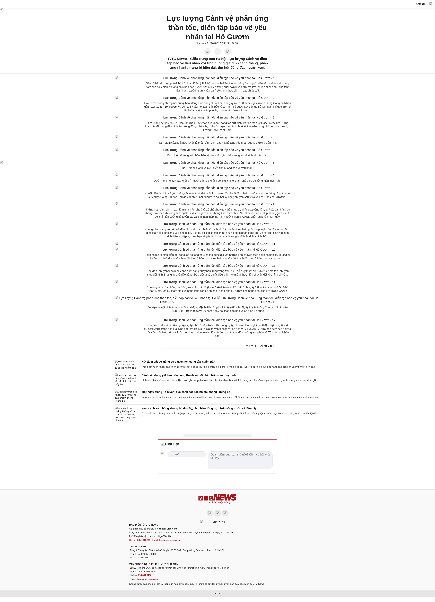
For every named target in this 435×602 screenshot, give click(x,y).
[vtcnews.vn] (217, 3)
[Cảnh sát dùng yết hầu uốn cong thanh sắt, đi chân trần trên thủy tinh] (127, 379)
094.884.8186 (144, 575)
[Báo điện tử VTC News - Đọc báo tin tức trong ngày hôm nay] (217, 499)
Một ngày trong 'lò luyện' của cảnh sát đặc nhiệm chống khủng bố (186, 392)
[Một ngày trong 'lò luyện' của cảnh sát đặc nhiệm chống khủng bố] (127, 396)
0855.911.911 (143, 540)
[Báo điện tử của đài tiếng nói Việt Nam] (217, 521)
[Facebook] (209, 513)
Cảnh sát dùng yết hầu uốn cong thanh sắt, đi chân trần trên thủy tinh (189, 375)
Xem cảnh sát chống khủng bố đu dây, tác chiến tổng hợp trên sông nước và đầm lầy (199, 408)
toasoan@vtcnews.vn (170, 540)
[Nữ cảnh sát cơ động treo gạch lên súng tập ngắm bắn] (127, 364)
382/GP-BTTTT (165, 532)
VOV (217, 593)
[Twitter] (225, 513)
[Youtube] (217, 513)
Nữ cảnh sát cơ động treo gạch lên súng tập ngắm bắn (178, 361)
